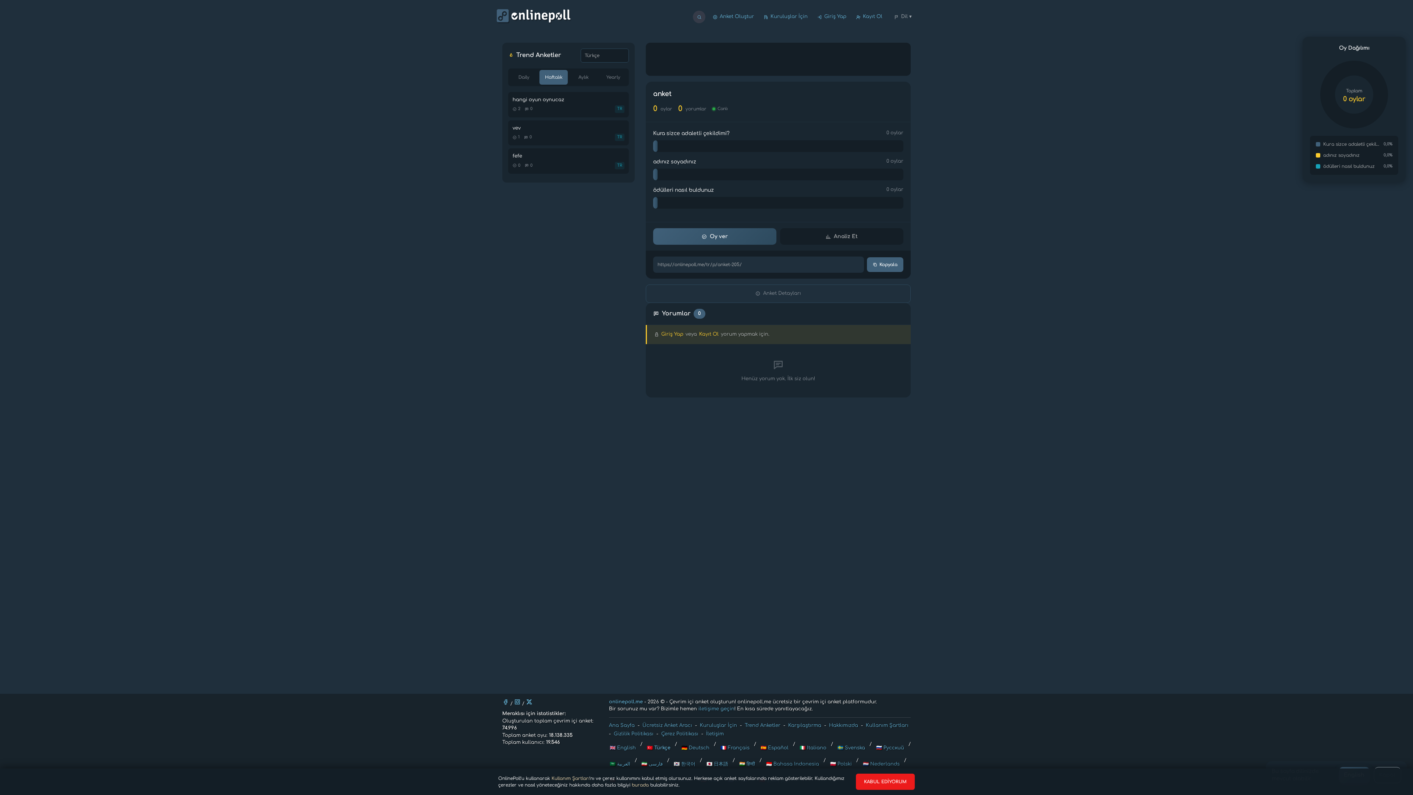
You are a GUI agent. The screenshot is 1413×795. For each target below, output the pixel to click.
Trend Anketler (762, 725)
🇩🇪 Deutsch (695, 747)
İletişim (715, 733)
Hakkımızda (843, 725)
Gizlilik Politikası (634, 733)
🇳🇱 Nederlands (881, 764)
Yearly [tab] (613, 77)
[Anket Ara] (699, 17)
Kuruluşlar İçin (789, 16)
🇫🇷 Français (735, 747)
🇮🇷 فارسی (652, 764)
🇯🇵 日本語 (717, 764)
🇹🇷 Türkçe (658, 747)
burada (640, 785)
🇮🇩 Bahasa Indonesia (792, 764)
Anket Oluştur (737, 16)
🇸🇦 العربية (620, 764)
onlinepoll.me (626, 701)
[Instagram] (517, 702)
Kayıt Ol (872, 16)
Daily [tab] (524, 77)
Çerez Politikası (679, 733)
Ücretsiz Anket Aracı (667, 725)
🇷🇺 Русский (890, 747)
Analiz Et (846, 236)
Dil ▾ (906, 16)
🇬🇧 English (623, 747)
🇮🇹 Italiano (813, 747)
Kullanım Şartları (570, 778)
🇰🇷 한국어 (684, 764)
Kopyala (888, 264)
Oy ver (719, 236)
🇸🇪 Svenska (851, 747)
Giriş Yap (835, 16)
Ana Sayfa (622, 725)
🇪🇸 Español (775, 747)
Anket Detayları (782, 293)
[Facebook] (505, 702)
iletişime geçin (716, 708)
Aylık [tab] (583, 77)
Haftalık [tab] (554, 77)
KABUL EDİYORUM (885, 781)
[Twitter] (529, 702)
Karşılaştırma (804, 725)
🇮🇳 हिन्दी (747, 764)
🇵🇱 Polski (841, 764)
